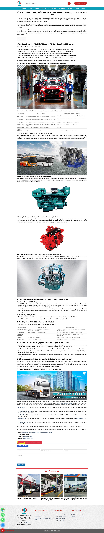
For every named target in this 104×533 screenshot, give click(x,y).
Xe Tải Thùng (21, 407)
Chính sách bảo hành (61, 516)
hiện (23, 39)
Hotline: (20, 522)
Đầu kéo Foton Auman (40, 514)
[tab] (21, 442)
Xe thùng (70, 8)
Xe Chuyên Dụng (22, 414)
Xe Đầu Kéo (21, 411)
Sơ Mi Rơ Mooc (28, 411)
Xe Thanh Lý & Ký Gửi (23, 422)
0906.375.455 (81, 3)
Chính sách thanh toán (61, 520)
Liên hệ (83, 8)
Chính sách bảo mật (60, 514)
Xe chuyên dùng (52, 8)
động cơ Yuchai (79, 418)
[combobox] (42, 450)
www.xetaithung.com (28, 438)
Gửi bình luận (21, 464)
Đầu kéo (37, 8)
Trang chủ (23, 8)
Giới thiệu (30, 8)
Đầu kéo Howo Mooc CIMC (41, 516)
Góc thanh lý (62, 8)
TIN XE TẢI (77, 8)
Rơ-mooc (43, 8)
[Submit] (69, 3)
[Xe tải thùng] (19, 3)
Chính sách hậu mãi (60, 518)
